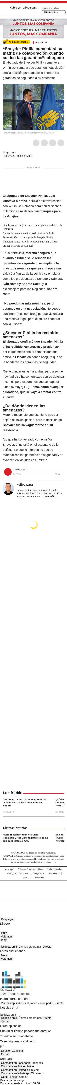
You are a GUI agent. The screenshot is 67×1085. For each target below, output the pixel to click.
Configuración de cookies (17, 873)
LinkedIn (52, 142)
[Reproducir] (8, 472)
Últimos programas (30, 946)
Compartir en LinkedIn (14, 1070)
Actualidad (41, 42)
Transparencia (38, 873)
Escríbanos (39, 877)
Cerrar (5, 1021)
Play (4, 940)
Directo (47, 946)
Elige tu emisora (51, 12)
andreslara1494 (23, 152)
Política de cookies (55, 869)
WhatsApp (60, 142)
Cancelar (17, 1050)
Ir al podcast (32, 1003)
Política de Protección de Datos (30, 869)
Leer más (49, 496)
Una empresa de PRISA (33, 888)
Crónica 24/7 (8, 989)
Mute (4, 932)
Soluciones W (53, 873)
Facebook (36, 142)
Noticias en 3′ (9, 946)
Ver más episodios (12, 1003)
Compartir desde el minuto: (20, 1083)
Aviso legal (9, 869)
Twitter (44, 142)
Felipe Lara (9, 152)
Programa (31, 7)
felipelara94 (18, 152)
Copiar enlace (9, 1076)
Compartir (46, 1003)
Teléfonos (27, 877)
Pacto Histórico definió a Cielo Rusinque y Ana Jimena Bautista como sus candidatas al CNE (25, 837)
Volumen (6, 936)
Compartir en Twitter (13, 1066)
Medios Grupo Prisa (33, 896)
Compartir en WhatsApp (15, 1073)
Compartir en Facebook (15, 1062)
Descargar (6, 1080)
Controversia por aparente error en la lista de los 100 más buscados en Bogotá (24, 802)
